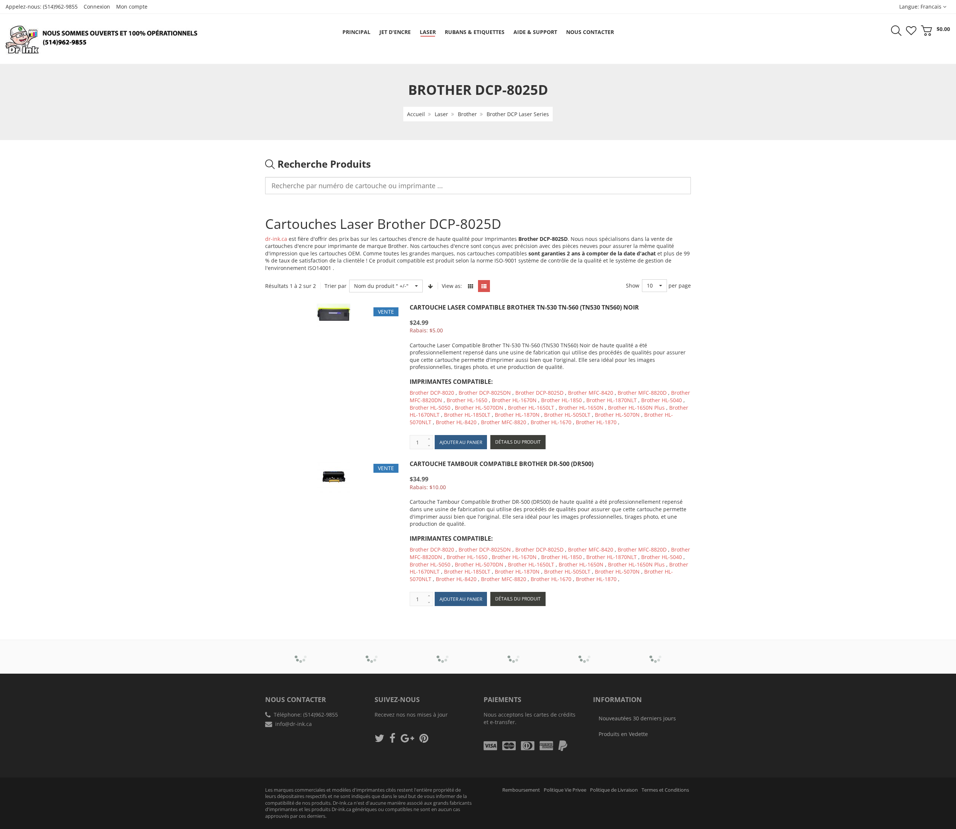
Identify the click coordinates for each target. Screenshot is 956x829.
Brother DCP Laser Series (518, 114)
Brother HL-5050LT (567, 414)
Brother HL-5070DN (479, 407)
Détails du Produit (518, 442)
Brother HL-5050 (430, 407)
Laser (441, 114)
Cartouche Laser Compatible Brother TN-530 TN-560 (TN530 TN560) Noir (524, 307)
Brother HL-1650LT (531, 407)
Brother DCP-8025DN (485, 392)
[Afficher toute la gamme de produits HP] (584, 652)
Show (632, 285)
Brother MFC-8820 (503, 422)
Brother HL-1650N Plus (636, 407)
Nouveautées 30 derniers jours (637, 718)
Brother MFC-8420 (590, 392)
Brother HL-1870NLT (611, 400)
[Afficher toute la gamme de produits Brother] (300, 652)
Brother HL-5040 (661, 400)
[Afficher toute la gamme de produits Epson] (513, 652)
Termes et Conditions (665, 790)
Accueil (416, 114)
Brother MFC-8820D (642, 392)
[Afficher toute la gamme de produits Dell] (442, 652)
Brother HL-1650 (467, 400)
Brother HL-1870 (597, 422)
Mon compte (132, 6)
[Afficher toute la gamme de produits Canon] (371, 652)
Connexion (97, 6)
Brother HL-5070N (617, 414)
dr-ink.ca (276, 238)
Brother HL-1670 (551, 422)
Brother (467, 114)
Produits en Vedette (623, 734)
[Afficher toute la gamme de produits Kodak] (655, 652)
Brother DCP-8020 (432, 392)
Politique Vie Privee (565, 790)
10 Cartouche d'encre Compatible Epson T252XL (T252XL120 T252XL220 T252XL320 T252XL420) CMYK (79, 803)
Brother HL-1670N (514, 400)
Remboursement (521, 790)
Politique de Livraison (614, 790)
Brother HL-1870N (517, 414)
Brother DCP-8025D (539, 392)
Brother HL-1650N (581, 407)
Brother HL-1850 (561, 400)
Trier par (336, 285)
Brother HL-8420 (456, 422)
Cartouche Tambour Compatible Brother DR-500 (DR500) (501, 464)
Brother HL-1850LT (467, 414)
